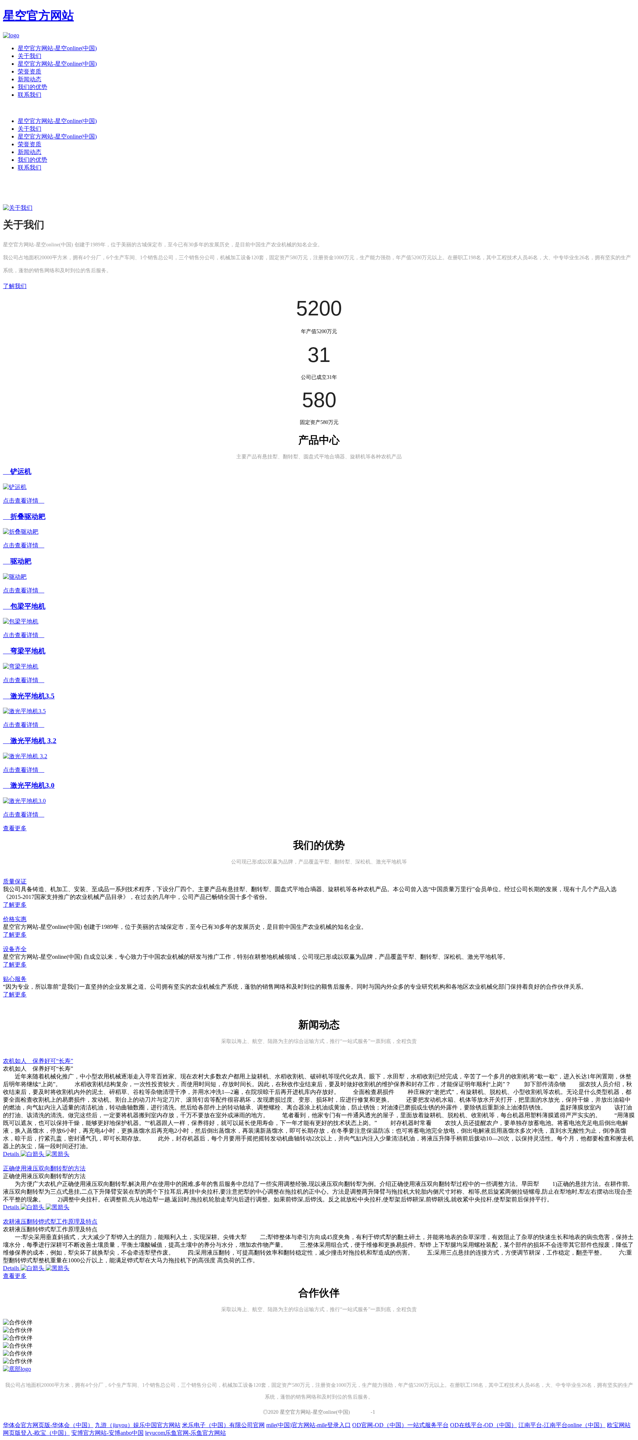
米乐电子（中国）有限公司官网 (223, 1425)
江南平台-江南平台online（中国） (562, 1425)
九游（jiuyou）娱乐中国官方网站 (138, 1425)
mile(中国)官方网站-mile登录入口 (308, 1425)
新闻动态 (29, 79)
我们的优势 (32, 87)
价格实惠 (15, 919)
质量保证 (15, 881)
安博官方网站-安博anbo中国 (107, 1433)
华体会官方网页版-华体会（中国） (48, 1425)
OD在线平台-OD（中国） (483, 1425)
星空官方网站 (38, 15)
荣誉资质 (29, 71)
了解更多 (15, 905)
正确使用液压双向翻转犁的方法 (44, 1168)
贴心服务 (15, 979)
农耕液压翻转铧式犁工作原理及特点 (50, 1221)
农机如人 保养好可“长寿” (38, 1061)
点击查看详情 (23, 500)
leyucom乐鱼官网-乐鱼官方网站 (185, 1433)
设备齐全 (15, 949)
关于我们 (29, 56)
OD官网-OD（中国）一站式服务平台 (400, 1425)
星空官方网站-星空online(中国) (57, 48)
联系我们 (29, 95)
